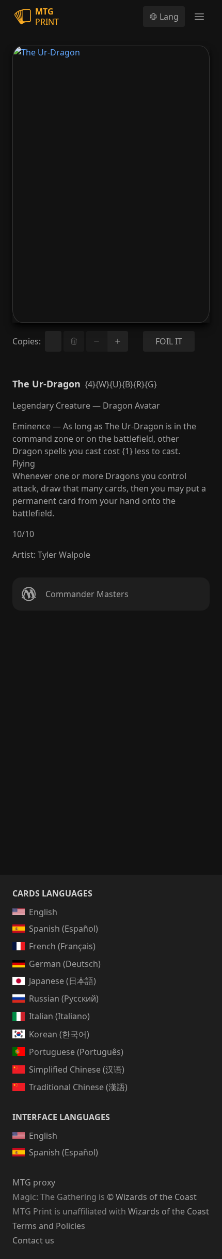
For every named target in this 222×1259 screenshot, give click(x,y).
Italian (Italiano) (59, 1016)
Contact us (33, 1240)
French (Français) (62, 946)
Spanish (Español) (63, 928)
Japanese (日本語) (62, 981)
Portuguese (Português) (76, 1052)
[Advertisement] (111, 755)
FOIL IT (168, 341)
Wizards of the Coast (168, 1211)
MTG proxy (33, 1182)
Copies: (26, 341)
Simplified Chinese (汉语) (76, 1069)
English (43, 912)
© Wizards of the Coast (152, 1197)
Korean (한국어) (59, 1034)
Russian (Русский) (64, 998)
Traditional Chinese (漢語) (78, 1087)
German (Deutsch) (65, 963)
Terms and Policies (48, 1226)
